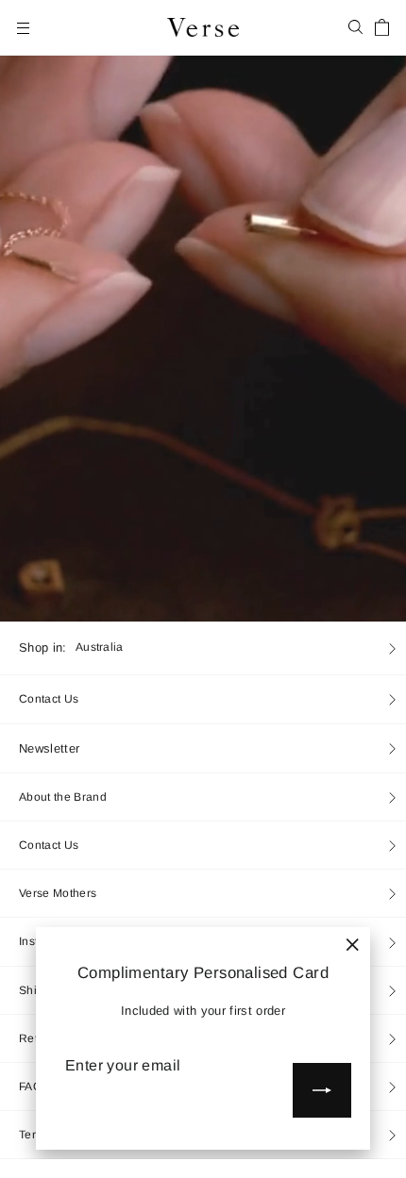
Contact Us (48, 698)
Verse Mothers (57, 893)
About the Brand (63, 797)
